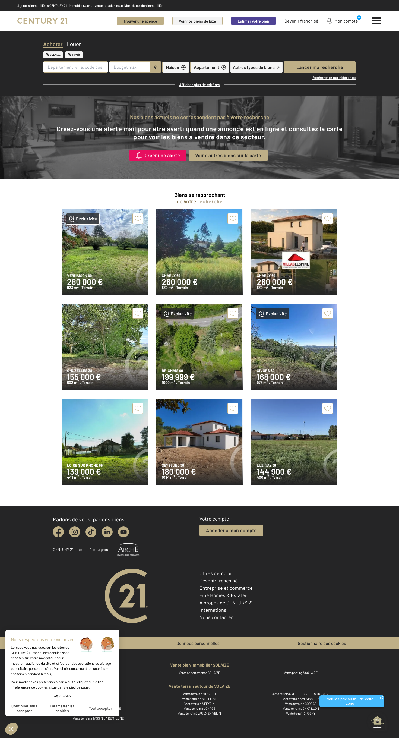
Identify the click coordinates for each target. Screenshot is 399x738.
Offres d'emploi (215, 573)
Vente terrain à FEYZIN (199, 703)
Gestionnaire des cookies (322, 643)
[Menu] (377, 21)
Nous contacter (216, 617)
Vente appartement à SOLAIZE (199, 672)
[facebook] (58, 531)
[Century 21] (42, 20)
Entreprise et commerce (226, 588)
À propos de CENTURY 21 (226, 602)
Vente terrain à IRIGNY (300, 713)
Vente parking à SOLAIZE (301, 672)
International (213, 610)
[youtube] (123, 531)
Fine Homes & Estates (223, 595)
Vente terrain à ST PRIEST (199, 699)
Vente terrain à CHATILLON (301, 708)
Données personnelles (198, 643)
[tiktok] (91, 531)
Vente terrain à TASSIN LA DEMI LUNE (98, 718)
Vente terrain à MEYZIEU (199, 694)
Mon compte (346, 20)
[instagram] (74, 531)
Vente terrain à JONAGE (199, 708)
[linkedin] (107, 531)
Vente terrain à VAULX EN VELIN (199, 713)
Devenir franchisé (301, 20)
